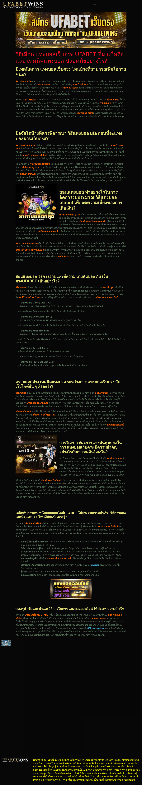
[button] (94, 3)
